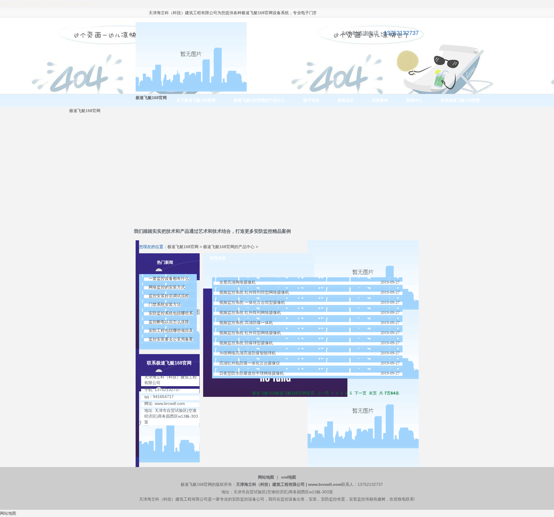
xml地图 (288, 477)
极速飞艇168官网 (247, 12)
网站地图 (266, 477)
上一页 (323, 393)
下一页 (360, 393)
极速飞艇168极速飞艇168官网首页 (283, 393)
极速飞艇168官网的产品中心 (228, 246)
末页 (373, 393)
